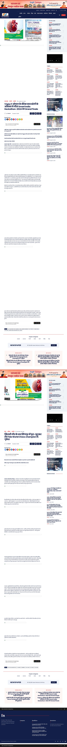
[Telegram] (36, 113)
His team (6, 330)
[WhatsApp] (63, 10)
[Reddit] (9, 119)
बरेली (10, 101)
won (21, 330)
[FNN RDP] (5, 113)
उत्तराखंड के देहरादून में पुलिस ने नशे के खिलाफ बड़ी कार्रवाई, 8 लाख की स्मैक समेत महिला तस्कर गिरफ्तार (48, 362)
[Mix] (18, 119)
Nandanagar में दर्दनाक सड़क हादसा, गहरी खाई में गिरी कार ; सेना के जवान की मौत (50, 93)
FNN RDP (9, 113)
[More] (22, 119)
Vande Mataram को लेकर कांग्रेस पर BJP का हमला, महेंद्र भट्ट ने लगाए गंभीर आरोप (55, 42)
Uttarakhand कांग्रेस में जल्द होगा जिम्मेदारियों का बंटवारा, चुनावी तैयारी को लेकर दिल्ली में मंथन (58, 93)
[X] (62, 10)
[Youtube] (65, 10)
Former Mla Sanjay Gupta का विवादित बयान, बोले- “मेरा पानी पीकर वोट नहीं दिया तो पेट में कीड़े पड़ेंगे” (55, 48)
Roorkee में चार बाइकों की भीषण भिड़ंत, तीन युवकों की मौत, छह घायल (55, 24)
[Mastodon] (16, 119)
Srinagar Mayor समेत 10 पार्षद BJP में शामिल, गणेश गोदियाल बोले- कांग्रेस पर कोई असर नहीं (58, 85)
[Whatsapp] (20, 119)
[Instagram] (61, 10)
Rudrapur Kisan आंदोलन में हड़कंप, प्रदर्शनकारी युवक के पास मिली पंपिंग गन (55, 30)
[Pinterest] (13, 119)
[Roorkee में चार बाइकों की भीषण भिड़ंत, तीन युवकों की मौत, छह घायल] (55, 121)
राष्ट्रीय (14, 101)
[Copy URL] (40, 113)
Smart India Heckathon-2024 (14, 330)
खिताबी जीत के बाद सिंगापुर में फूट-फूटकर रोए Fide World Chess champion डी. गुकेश (18, 362)
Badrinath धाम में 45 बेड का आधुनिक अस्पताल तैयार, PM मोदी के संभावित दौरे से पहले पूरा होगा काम (55, 36)
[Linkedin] (11, 119)
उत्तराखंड (6, 101)
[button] (56, 10)
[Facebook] (60, 10)
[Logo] (3, 715)
